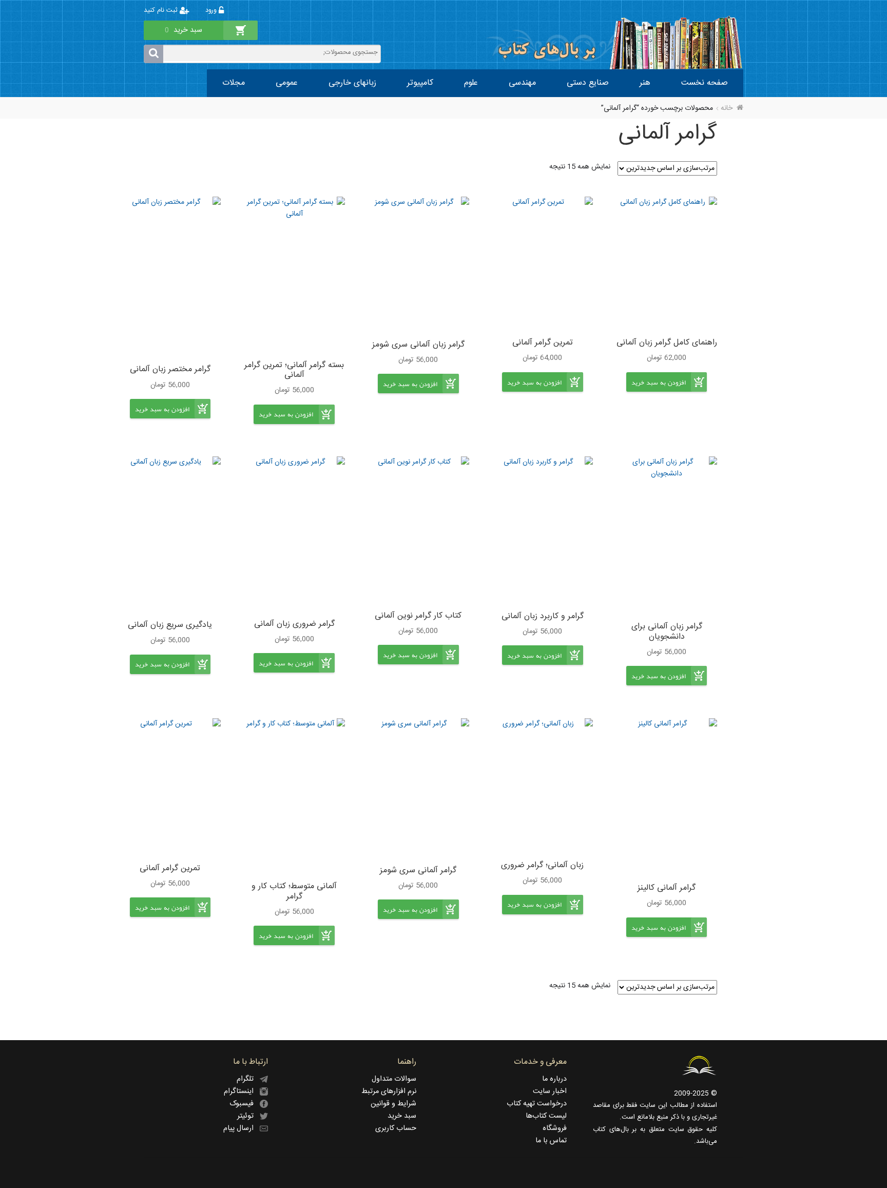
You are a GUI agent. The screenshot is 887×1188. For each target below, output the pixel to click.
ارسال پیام (241, 1128)
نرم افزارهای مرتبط (388, 1091)
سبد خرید (402, 1116)
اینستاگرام (242, 1091)
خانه (726, 108)
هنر (645, 83)
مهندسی (522, 83)
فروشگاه (555, 1128)
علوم (471, 83)
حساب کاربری (395, 1128)
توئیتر (248, 1116)
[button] (658, 390)
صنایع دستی (588, 83)
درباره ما (554, 1079)
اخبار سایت (550, 1091)
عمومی (287, 83)
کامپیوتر (420, 83)
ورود (212, 10)
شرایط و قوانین (393, 1104)
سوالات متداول (394, 1079)
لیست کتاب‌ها (546, 1116)
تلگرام (248, 1079)
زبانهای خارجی (352, 83)
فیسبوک (244, 1104)
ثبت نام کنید (162, 10)
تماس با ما (551, 1141)
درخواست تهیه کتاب (537, 1104)
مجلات (233, 83)
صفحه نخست (704, 83)
